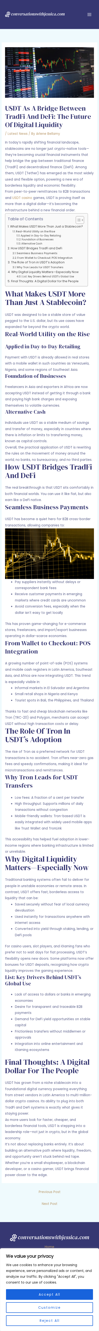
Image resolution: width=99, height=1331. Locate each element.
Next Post (49, 1204)
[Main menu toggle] (89, 14)
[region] (49, 1289)
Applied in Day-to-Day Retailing (41, 235)
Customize (49, 1307)
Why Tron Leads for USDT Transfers (40, 267)
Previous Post (50, 1192)
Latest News (18, 133)
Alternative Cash (31, 243)
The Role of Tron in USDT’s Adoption (37, 262)
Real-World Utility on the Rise (35, 231)
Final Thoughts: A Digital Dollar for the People (44, 281)
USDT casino (22, 198)
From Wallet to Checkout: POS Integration (45, 258)
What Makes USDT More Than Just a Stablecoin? (46, 226)
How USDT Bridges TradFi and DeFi (36, 248)
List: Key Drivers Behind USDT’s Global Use (48, 276)
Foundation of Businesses (38, 239)
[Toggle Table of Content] (77, 220)
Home (49, 1247)
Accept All (49, 1294)
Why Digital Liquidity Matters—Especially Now (44, 272)
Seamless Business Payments (37, 253)
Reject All (50, 1320)
